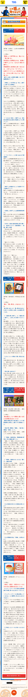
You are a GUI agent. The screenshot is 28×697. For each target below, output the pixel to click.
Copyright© (3, 687)
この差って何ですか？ (14, 11)
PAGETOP (14, 693)
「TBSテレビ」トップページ (14, 2)
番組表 (25, 2)
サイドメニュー (2, 2)
